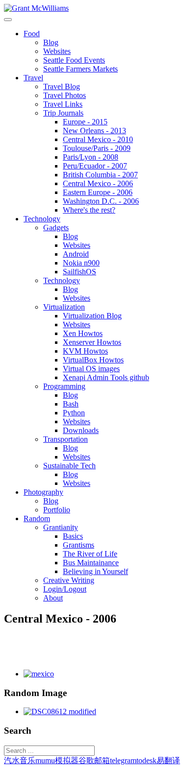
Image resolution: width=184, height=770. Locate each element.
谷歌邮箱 (94, 760)
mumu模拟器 (57, 760)
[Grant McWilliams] (36, 8)
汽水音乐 (19, 760)
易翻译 (168, 760)
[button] (32, 33)
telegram (123, 760)
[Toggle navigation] (8, 19)
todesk (146, 760)
